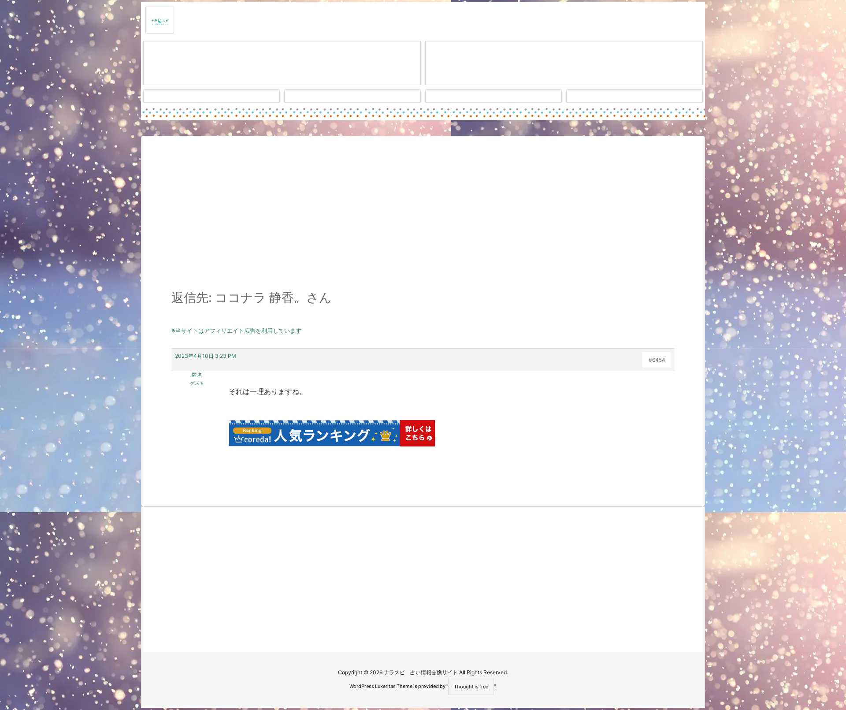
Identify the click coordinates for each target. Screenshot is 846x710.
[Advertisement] (423, 217)
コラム (564, 63)
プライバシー (634, 96)
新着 (211, 96)
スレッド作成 (282, 63)
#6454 (657, 360)
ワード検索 (353, 96)
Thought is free (471, 687)
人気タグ (493, 96)
